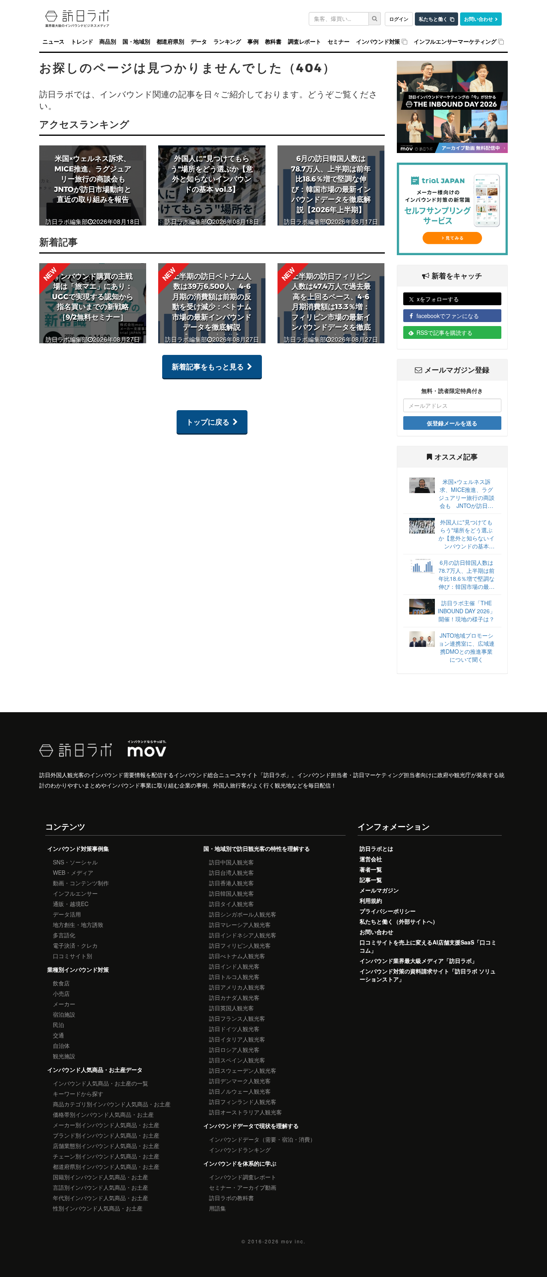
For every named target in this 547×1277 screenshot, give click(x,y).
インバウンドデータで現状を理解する (251, 1126)
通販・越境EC (70, 904)
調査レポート (304, 41)
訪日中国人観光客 (231, 862)
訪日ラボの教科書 (231, 1198)
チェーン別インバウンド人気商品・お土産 (106, 1156)
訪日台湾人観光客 (231, 872)
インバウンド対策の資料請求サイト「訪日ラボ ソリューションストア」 (428, 975)
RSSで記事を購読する (444, 332)
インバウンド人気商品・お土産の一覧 (100, 1083)
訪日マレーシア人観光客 (240, 924)
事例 (253, 41)
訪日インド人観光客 (234, 966)
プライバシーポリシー (388, 911)
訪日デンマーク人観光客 (240, 1081)
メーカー (64, 1004)
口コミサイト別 (72, 956)
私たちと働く (433, 19)
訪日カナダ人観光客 (234, 997)
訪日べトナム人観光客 (237, 956)
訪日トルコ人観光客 (234, 977)
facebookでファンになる (447, 316)
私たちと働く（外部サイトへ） (399, 921)
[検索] (375, 18)
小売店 (61, 993)
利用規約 (371, 900)
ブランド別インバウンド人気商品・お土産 (106, 1135)
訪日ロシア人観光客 (234, 1049)
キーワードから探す (78, 1094)
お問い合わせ (478, 19)
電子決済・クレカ (75, 945)
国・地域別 (136, 41)
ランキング (227, 41)
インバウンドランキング (240, 1150)
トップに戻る (207, 422)
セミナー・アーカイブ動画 (242, 1187)
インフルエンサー (75, 893)
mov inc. (293, 1241)
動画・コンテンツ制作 (81, 883)
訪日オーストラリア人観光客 (245, 1112)
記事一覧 (371, 880)
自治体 (61, 1045)
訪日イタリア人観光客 (237, 1039)
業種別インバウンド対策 (78, 969)
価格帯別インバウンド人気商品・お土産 (103, 1114)
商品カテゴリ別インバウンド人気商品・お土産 (112, 1104)
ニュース (53, 41)
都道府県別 (170, 41)
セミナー (339, 41)
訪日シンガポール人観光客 (242, 914)
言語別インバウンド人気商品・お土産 (100, 1187)
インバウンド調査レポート (242, 1177)
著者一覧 (371, 869)
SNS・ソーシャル (75, 862)
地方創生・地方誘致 (78, 924)
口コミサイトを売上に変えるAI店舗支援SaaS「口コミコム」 (428, 946)
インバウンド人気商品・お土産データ (95, 1070)
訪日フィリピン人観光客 (240, 945)
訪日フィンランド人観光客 (242, 1102)
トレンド (82, 41)
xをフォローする (438, 299)
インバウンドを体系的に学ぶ (239, 1163)
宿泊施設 (64, 1014)
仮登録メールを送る (452, 423)
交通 (58, 1035)
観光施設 (64, 1056)
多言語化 (64, 935)
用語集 (217, 1208)
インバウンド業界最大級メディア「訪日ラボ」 (418, 961)
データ (199, 41)
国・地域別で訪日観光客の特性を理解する (256, 848)
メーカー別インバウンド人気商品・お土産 (106, 1125)
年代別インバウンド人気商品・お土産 (100, 1198)
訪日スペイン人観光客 (237, 1060)
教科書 (273, 41)
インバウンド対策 (378, 41)
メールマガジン (379, 890)
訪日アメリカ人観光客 (237, 987)
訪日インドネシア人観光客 (242, 935)
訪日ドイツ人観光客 (234, 1029)
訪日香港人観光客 (231, 883)
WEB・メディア (73, 872)
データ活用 (67, 914)
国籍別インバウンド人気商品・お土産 (100, 1177)
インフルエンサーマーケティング (455, 41)
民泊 (58, 1025)
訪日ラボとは (376, 848)
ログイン (398, 19)
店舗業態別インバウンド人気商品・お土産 (106, 1146)
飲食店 (61, 983)
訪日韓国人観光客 (231, 893)
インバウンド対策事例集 (78, 848)
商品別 (107, 41)
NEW (50, 274)
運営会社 (371, 859)
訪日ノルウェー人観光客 (240, 1091)
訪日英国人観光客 (231, 1008)
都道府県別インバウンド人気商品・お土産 (106, 1166)
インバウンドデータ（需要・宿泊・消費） (262, 1139)
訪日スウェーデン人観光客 (242, 1070)
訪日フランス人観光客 (237, 1018)
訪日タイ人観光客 (231, 904)
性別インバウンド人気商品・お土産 (98, 1208)
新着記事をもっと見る (208, 366)
